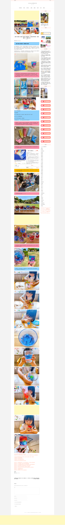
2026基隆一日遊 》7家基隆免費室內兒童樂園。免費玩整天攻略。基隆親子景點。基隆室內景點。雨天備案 (45, 55)
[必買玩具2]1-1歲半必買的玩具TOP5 (19, 459)
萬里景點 (43, 211)
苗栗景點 (42, 159)
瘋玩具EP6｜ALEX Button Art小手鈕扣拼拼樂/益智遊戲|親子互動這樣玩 (24, 467)
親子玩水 (42, 212)
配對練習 (41, 213)
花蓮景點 (42, 170)
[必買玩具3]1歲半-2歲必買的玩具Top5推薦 (20, 460)
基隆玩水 (43, 208)
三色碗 (44, 207)
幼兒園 (44, 209)
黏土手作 (42, 176)
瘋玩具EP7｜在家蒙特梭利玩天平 (18, 468)
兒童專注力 (46, 207)
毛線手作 (42, 187)
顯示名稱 (15, 496)
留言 (15, 487)
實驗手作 (42, 177)
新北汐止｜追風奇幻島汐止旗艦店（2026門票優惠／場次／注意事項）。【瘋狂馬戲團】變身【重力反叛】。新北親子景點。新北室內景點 (46, 69)
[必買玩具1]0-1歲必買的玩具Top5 (18, 458)
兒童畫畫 (48, 207)
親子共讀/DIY (42, 200)
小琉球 (41, 180)
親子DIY (48, 211)
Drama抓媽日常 (32, 3)
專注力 (47, 208)
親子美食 (43, 212)
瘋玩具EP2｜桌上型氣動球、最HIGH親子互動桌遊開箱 (21, 463)
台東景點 (42, 169)
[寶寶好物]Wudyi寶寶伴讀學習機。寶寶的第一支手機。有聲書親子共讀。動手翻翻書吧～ (26, 454)
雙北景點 (42, 152)
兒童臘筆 (50, 207)
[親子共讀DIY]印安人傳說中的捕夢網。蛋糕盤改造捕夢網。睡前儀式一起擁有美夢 (33, 478)
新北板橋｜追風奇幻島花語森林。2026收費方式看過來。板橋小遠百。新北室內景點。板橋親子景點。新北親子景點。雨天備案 (46, 66)
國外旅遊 (42, 190)
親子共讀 (42, 197)
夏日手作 (42, 186)
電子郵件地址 (15, 498)
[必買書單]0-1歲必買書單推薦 (18, 457)
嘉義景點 (42, 166)
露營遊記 (42, 173)
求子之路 (42, 191)
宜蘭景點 (42, 155)
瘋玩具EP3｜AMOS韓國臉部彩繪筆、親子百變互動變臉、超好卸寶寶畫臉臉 (24, 464)
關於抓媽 (15, 0)
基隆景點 (42, 153)
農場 (48, 212)
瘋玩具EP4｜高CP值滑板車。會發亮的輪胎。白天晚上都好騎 (22, 465)
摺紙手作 (42, 184)
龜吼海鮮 (49, 213)
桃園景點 (42, 156)
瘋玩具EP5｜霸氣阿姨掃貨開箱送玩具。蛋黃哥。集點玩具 (22, 466)
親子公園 (42, 149)
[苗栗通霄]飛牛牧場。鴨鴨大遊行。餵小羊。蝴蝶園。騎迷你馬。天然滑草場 (20, 478)
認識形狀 (47, 212)
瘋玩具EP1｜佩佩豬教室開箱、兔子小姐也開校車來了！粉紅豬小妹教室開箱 (24, 462)
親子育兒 (42, 194)
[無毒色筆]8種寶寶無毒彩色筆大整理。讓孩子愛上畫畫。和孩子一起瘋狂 (24, 456)
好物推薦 (42, 183)
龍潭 (46, 213)
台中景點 (42, 162)
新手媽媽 (42, 201)
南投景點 (42, 163)
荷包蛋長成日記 (42, 193)
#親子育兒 (41, 207)
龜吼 (47, 213)
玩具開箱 (42, 198)
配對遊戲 (43, 213)
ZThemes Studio (34, 512)
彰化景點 (42, 160)
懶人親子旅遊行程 (43, 204)
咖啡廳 (41, 208)
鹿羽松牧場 (45, 213)
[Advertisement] (26, 15)
